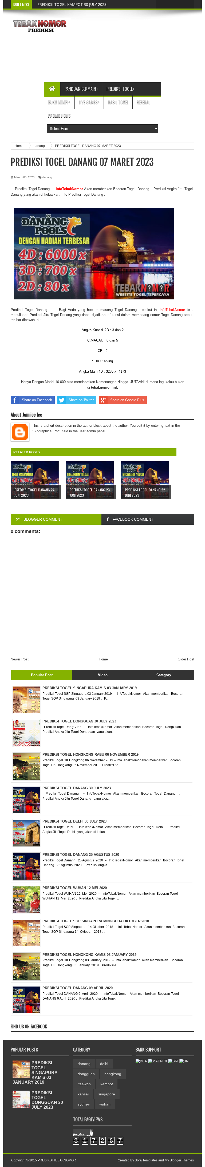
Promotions (59, 115)
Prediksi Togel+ (121, 89)
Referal (143, 102)
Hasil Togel (118, 102)
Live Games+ (89, 102)
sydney (84, 1104)
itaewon (84, 1084)
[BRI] (173, 1061)
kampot (106, 1084)
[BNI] (184, 1061)
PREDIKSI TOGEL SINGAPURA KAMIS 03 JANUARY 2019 (35, 1072)
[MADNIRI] (157, 1061)
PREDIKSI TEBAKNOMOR (57, 1160)
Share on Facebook (37, 400)
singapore (106, 1094)
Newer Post (20, 659)
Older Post (186, 659)
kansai (83, 1094)
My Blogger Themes (179, 1160)
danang (47, 177)
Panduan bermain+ (81, 89)
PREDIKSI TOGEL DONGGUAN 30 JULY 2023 (47, 1100)
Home (103, 659)
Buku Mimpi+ (59, 102)
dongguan (86, 1074)
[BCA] (141, 1061)
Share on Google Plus (127, 400)
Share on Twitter (81, 400)
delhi (104, 1064)
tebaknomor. (101, 387)
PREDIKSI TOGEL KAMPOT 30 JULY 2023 (72, 4)
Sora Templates (146, 1160)
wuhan (105, 1104)
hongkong (112, 1074)
